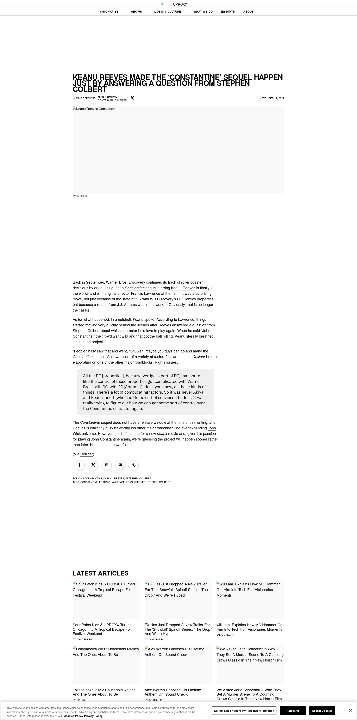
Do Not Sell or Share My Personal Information (244, 710)
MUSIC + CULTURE (167, 11)
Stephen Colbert (86, 330)
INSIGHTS (228, 11)
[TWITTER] (132, 98)
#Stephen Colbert (138, 478)
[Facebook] (79, 465)
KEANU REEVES (135, 482)
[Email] (120, 465)
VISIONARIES (109, 11)
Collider (199, 356)
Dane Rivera (84, 639)
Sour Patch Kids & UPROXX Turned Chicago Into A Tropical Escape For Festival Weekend (102, 629)
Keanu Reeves (183, 287)
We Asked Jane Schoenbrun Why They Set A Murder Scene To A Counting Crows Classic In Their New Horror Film (249, 694)
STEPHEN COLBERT (159, 482)
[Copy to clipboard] (133, 465)
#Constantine (92, 478)
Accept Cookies (322, 710)
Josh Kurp (226, 634)
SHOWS (136, 11)
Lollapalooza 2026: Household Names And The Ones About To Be (104, 692)
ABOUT (248, 11)
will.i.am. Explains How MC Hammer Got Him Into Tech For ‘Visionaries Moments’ (250, 627)
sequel (141, 287)
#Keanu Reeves (113, 478)
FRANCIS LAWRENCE (112, 482)
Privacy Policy (93, 716)
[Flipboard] (106, 465)
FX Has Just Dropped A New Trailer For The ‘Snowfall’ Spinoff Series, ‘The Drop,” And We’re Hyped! (178, 629)
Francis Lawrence (145, 293)
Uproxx (81, 699)
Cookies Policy (73, 716)
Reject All (293, 710)
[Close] (350, 710)
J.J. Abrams (127, 304)
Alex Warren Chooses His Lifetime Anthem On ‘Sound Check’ (173, 692)
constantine (89, 482)
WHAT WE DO (203, 11)
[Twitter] (93, 465)
